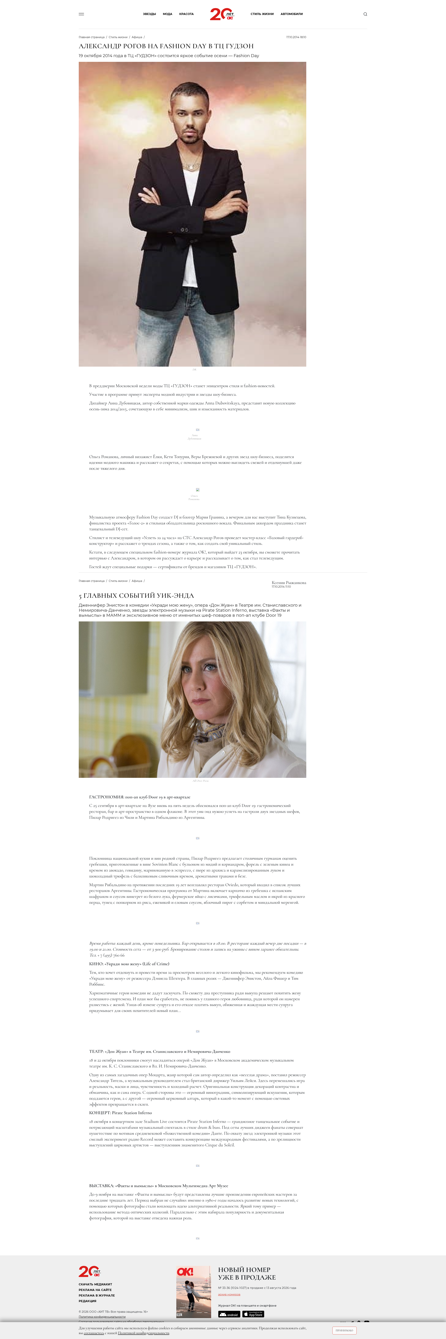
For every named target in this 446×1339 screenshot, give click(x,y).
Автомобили (292, 14)
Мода (167, 14)
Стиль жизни (262, 14)
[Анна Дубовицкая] (198, 430)
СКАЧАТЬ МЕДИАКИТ (95, 1284)
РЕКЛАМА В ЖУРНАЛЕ (97, 1295)
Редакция (88, 1301)
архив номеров (229, 1294)
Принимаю (344, 1330)
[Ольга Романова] (198, 490)
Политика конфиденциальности (102, 1316)
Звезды (149, 14)
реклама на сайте (95, 1290)
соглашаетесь (94, 1333)
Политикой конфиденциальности (143, 1333)
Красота (186, 14)
